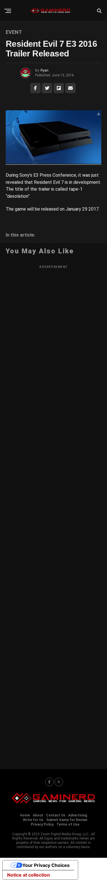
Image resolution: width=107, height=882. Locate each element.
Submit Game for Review (66, 820)
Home (25, 815)
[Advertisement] (53, 513)
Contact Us (55, 815)
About (38, 815)
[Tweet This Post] (47, 88)
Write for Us (33, 820)
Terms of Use (67, 824)
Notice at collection (28, 875)
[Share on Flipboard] (59, 88)
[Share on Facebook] (35, 88)
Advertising (77, 815)
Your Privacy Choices (46, 865)
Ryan (45, 70)
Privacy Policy (42, 824)
